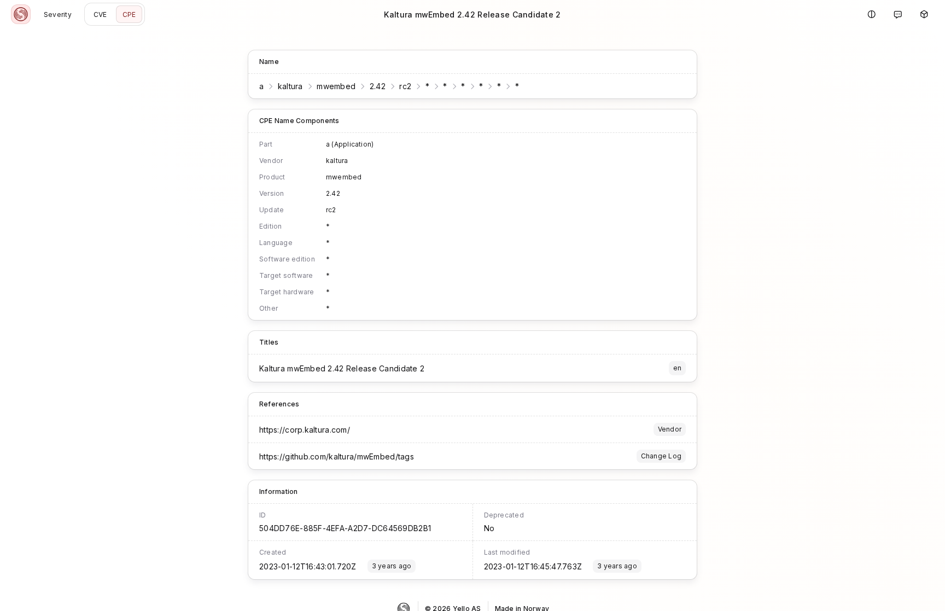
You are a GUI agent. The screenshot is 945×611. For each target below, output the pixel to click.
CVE (100, 14)
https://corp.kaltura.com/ (304, 429)
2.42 (378, 86)
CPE (129, 14)
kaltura (290, 86)
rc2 (405, 86)
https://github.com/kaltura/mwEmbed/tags (336, 456)
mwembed (336, 86)
